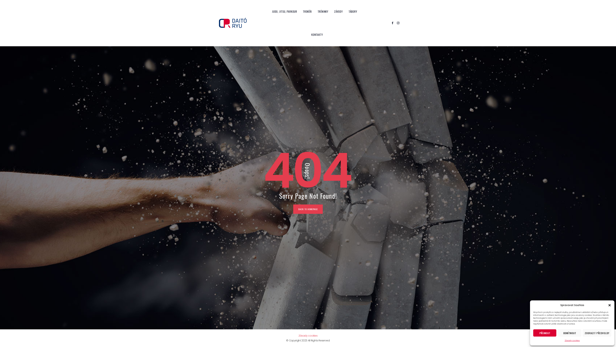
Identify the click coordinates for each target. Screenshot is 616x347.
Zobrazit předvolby (597, 333)
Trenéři (307, 11)
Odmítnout (569, 333)
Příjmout (544, 333)
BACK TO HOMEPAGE (308, 209)
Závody (338, 11)
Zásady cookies (572, 340)
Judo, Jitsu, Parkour (284, 11)
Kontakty (317, 35)
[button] (609, 305)
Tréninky (323, 11)
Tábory (353, 11)
